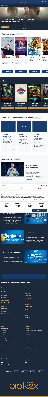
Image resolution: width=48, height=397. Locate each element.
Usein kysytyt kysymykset (30, 354)
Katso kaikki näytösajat (7, 108)
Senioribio (27, 332)
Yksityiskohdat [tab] (24, 188)
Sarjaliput (27, 342)
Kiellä (9, 210)
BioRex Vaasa (27, 317)
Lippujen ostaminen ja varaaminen (32, 350)
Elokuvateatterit (4, 328)
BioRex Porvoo (28, 290)
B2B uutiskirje (4, 340)
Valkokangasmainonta (5, 338)
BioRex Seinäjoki (28, 306)
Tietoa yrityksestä (5, 348)
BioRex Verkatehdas (5, 302)
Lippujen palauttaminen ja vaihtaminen (33, 352)
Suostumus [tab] (8, 188)
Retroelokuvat (28, 336)
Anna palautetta (4, 354)
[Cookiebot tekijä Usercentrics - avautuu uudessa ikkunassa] (41, 185)
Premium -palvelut (28, 343)
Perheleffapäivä (28, 334)
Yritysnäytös (3, 332)
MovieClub (27, 328)
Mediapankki (4, 358)
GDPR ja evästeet (28, 362)
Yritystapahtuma (4, 334)
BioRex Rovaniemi (28, 301)
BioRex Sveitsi (4, 297)
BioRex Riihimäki (28, 295)
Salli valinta (24, 210)
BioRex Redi (3, 290)
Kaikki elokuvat (19, 33)
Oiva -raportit (4, 360)
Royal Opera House (29, 340)
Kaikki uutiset (17, 159)
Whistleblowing (4, 362)
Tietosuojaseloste (28, 360)
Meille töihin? (4, 356)
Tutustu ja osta (8, 71)
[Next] (46, 34)
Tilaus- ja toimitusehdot (30, 348)
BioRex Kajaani (4, 308)
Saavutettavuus (28, 358)
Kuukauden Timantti (29, 338)
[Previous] (43, 34)
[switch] (18, 206)
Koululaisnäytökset (5, 336)
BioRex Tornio (28, 311)
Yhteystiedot (4, 352)
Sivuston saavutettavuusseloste (7, 364)
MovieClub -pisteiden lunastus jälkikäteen (33, 330)
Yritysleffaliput (4, 330)
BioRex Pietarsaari (5, 313)
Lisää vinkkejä (37, 117)
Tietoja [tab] (39, 188)
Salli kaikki (39, 210)
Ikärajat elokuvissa (28, 356)
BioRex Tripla (4, 291)
